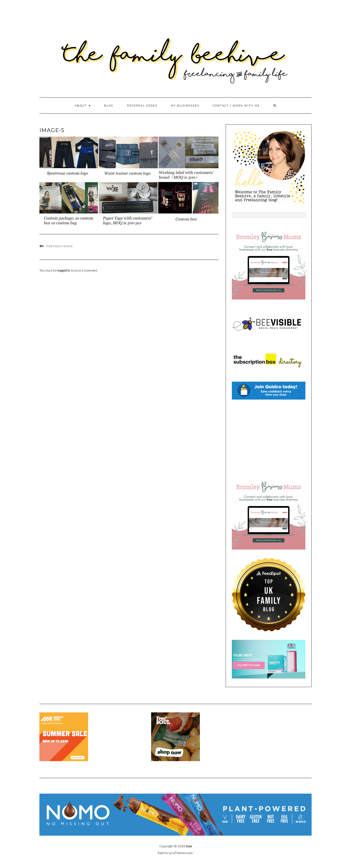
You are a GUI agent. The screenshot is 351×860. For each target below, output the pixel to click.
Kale (189, 846)
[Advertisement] (268, 438)
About (81, 105)
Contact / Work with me (236, 105)
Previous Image (59, 246)
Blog (108, 105)
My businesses (185, 105)
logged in (63, 270)
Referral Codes (142, 105)
